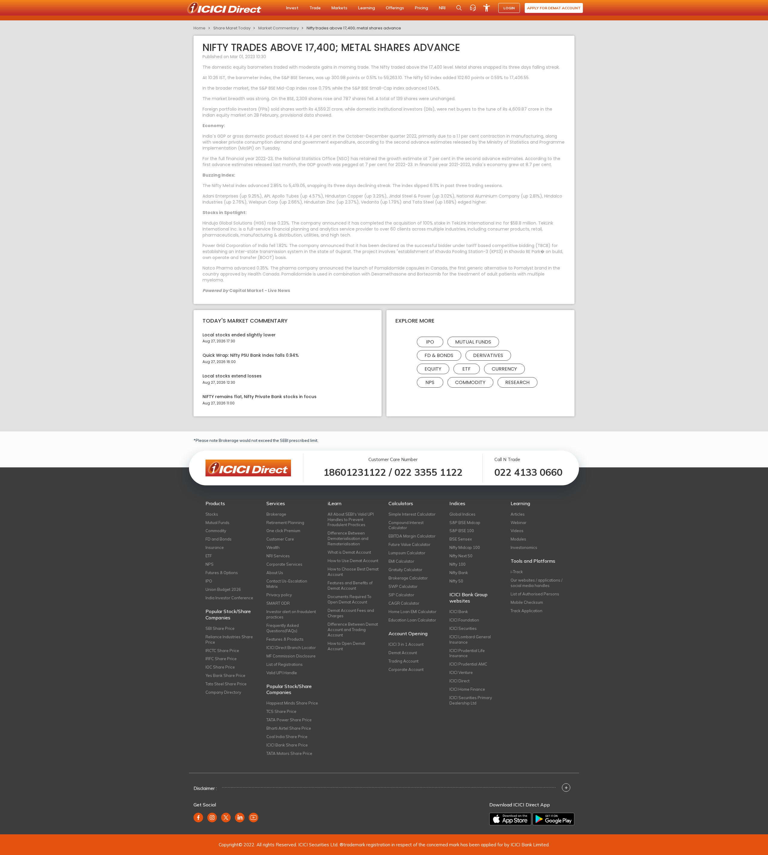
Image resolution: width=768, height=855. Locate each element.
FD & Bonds (438, 355)
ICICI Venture (461, 672)
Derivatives (488, 355)
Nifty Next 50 (460, 555)
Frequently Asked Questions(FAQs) (282, 628)
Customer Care (280, 539)
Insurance (215, 547)
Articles (518, 514)
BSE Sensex (460, 539)
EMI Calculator (401, 561)
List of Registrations (284, 664)
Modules (518, 539)
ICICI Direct (459, 680)
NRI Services (278, 555)
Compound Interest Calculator (406, 525)
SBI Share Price (220, 628)
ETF (466, 368)
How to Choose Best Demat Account (353, 572)
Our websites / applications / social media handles (536, 583)
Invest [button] (292, 7)
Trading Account (403, 661)
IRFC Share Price (221, 658)
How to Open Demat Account (346, 646)
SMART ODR (278, 603)
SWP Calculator (403, 586)
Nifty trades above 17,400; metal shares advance (354, 28)
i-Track (517, 571)
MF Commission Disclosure (291, 656)
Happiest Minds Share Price (292, 703)
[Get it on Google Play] (553, 819)
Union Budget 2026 (223, 589)
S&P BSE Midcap (464, 522)
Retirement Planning (285, 522)
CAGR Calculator (403, 603)
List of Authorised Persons (535, 593)
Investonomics (524, 547)
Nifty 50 (456, 581)
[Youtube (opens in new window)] (253, 817)
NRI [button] (442, 7)
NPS (429, 382)
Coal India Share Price (287, 736)
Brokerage (276, 514)
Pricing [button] (421, 7)
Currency (504, 368)
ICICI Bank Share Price (287, 745)
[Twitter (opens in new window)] (226, 817)
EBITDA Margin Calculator (412, 536)
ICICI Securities (463, 628)
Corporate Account (406, 669)
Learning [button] (366, 7)
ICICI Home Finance (467, 689)
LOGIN (509, 8)
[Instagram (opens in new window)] (212, 817)
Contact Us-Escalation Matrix (286, 584)
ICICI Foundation (464, 620)
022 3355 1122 (428, 472)
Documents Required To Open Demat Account (349, 599)
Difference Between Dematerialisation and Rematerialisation (348, 538)
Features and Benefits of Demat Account (350, 585)
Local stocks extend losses (232, 376)
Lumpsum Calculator (406, 552)
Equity (432, 368)
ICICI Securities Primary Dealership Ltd (470, 700)
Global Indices (462, 514)
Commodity (470, 382)
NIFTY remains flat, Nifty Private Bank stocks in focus (259, 396)
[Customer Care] (472, 7)
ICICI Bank (458, 611)
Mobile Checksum (527, 602)
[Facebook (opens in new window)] (198, 817)
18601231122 (354, 472)
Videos (517, 530)
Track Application (526, 610)
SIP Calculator (401, 594)
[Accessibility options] (486, 7)
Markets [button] (339, 7)
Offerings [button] (395, 7)
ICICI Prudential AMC (468, 664)
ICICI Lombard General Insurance (470, 639)
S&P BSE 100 (461, 530)
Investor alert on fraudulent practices (291, 614)
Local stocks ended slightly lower (239, 335)
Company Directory (223, 692)
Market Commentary (278, 28)
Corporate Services (284, 564)
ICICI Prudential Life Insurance (467, 653)
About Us (274, 572)
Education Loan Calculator (412, 620)
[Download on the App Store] (510, 819)
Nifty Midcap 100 (464, 547)
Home (200, 28)
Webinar (518, 522)
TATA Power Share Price (289, 719)
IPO (430, 341)
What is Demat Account (349, 552)
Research (517, 382)
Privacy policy (279, 594)
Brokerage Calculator (408, 578)
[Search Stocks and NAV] (459, 7)
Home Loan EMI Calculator (412, 611)
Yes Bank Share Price (225, 675)
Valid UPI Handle (281, 672)
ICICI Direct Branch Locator (291, 647)
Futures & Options (222, 572)
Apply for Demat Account (553, 8)
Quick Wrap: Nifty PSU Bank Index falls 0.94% (250, 355)
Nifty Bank (458, 572)
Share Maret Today (231, 28)
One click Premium (283, 530)
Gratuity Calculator (405, 569)
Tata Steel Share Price (226, 683)
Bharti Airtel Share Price (288, 728)
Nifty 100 (457, 564)
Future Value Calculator (409, 544)
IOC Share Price (220, 667)
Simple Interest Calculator (412, 514)
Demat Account (402, 652)
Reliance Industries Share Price (229, 639)
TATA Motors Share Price (289, 753)
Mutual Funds (473, 341)
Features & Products (285, 639)
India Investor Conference (229, 597)
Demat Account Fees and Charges (351, 613)
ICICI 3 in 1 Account (406, 644)
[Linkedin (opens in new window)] (239, 817)
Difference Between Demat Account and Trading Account (353, 629)
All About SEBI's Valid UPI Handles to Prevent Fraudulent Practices (351, 519)
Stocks (212, 514)
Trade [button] (315, 7)
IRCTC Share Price (222, 650)
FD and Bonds (219, 539)
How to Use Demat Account (353, 560)
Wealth (273, 547)
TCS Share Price (281, 711)
